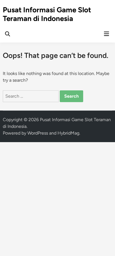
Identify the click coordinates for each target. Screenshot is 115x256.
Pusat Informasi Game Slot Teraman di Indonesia (47, 14)
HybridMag (68, 133)
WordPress (37, 133)
